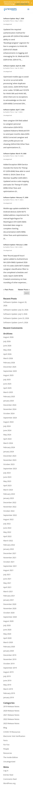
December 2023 (9, 456)
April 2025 (7, 388)
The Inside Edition (10, 757)
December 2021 (9, 553)
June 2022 (7, 528)
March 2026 (8, 358)
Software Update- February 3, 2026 (15, 245)
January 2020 (8, 651)
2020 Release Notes (11, 711)
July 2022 (7, 523)
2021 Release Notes (11, 715)
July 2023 (7, 473)
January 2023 (8, 498)
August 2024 (8, 422)
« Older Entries (9, 289)
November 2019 (9, 659)
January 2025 (8, 401)
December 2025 (9, 367)
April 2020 (7, 638)
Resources (7, 753)
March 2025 (8, 392)
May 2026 (7, 350)
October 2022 (8, 511)
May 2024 (7, 434)
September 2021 (10, 566)
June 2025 (7, 384)
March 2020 (8, 642)
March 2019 (8, 689)
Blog (5, 727)
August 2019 (8, 672)
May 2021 (7, 583)
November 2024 (9, 409)
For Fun (6, 744)
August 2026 (8, 337)
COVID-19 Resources (11, 732)
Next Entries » (24, 289)
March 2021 (8, 591)
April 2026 (7, 354)
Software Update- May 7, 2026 (13, 19)
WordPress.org (9, 783)
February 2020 (9, 646)
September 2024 (10, 417)
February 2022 (9, 545)
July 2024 (7, 426)
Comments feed (10, 779)
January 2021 (8, 600)
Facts (5, 740)
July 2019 (7, 676)
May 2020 (7, 634)
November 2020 (9, 608)
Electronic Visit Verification (14, 736)
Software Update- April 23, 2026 (14, 66)
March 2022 (8, 540)
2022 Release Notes (11, 719)
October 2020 (8, 612)
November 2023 (9, 460)
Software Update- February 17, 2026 (15, 197)
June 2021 (7, 579)
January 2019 (8, 697)
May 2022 (7, 532)
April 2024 (7, 439)
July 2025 (7, 379)
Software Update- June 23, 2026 (16, 318)
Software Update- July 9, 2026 (15, 314)
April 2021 (7, 587)
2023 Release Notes (11, 723)
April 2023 (7, 485)
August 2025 (8, 375)
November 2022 (9, 507)
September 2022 (10, 515)
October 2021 (8, 562)
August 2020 (8, 621)
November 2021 (9, 557)
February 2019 (9, 693)
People (6, 749)
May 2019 (7, 685)
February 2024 (9, 447)
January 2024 (8, 451)
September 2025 (10, 371)
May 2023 (7, 481)
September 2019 (10, 668)
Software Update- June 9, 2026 (15, 322)
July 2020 (7, 625)
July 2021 (7, 574)
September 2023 (10, 468)
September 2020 (10, 617)
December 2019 (9, 655)
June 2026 (7, 345)
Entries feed (8, 775)
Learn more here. (22, 4)
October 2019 (8, 663)
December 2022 (9, 502)
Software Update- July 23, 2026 (15, 310)
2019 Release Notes (11, 706)
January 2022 (8, 549)
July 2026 (7, 341)
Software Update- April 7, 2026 (13, 110)
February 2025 (9, 396)
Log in (5, 770)
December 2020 (9, 604)
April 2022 (7, 536)
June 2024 (7, 430)
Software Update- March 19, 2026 (14, 154)
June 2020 (7, 629)
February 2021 (9, 596)
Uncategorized (7, 24)
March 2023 (8, 490)
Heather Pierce (9, 21)
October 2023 (8, 464)
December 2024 (9, 405)
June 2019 (7, 680)
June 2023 (7, 477)
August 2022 (8, 519)
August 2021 (8, 570)
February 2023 (9, 494)
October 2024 (8, 413)
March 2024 (8, 443)
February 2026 (9, 362)
